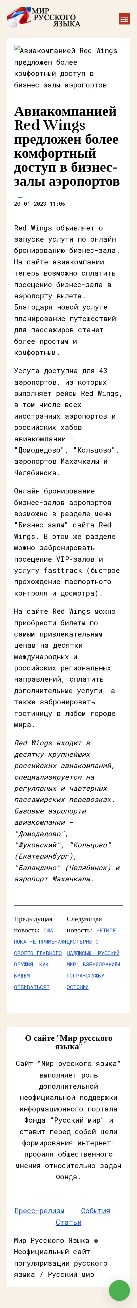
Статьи (68, 1222)
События (95, 1210)
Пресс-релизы (39, 1210)
